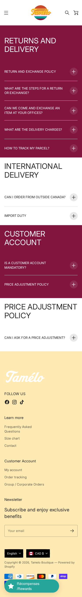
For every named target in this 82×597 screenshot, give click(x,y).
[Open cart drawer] (76, 12)
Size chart (12, 438)
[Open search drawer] (67, 12)
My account (13, 470)
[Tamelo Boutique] (41, 12)
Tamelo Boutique (42, 562)
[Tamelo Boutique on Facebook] (7, 402)
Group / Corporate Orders (24, 484)
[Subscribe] (72, 530)
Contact (10, 446)
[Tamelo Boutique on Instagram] (14, 402)
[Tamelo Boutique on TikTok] (21, 402)
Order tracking (15, 477)
